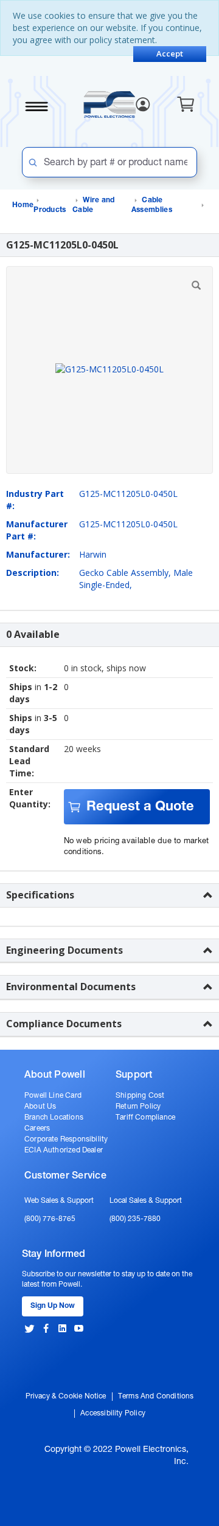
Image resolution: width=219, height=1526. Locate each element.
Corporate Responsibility (66, 1139)
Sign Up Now (52, 1306)
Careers (37, 1128)
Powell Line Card (53, 1096)
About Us (40, 1106)
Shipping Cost (140, 1096)
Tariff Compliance (145, 1117)
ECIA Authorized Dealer (63, 1150)
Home (22, 205)
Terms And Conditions (156, 1396)
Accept (169, 53)
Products (49, 210)
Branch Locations (53, 1117)
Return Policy (138, 1106)
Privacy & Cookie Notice (66, 1396)
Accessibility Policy (112, 1413)
